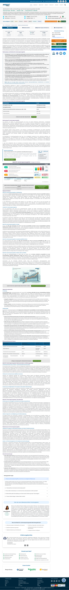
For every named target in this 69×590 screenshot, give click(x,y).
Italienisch (25, 21)
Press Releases (39, 580)
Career (6, 583)
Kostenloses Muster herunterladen (50, 21)
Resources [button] (51, 4)
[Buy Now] (62, 21)
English (12, 21)
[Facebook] (58, 1)
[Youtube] (59, 581)
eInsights (56, 4)
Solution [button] (46, 4)
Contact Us (61, 4)
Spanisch (16, 21)
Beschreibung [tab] (10, 27)
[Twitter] (61, 1)
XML (5, 585)
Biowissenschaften (14, 25)
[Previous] (22, 545)
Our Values (20, 585)
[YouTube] (66, 1)
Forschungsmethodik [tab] (58, 27)
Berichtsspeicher (8, 25)
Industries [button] (35, 4)
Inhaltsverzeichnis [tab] (26, 27)
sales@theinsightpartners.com (37, 1)
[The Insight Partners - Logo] (6, 5)
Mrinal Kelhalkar (6, 511)
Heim (3, 25)
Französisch (20, 21)
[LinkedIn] (63, 1)
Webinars (39, 583)
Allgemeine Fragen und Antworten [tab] (42, 27)
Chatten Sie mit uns (59, 49)
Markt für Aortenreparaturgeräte (23, 25)
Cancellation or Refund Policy (23, 583)
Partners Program (40, 581)
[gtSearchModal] (65, 5)
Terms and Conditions (22, 581)
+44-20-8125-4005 (53, 1)
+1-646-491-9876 (47, 1)
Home (31, 4)
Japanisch (30, 21)
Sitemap (38, 585)
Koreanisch (34, 21)
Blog (38, 584)
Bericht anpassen (59, 46)
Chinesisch (39, 21)
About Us (6, 580)
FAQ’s (19, 584)
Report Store (41, 4)
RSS (5, 584)
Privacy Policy (20, 580)
